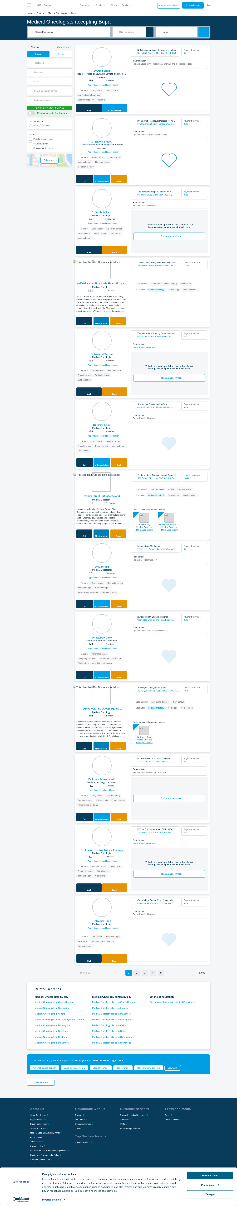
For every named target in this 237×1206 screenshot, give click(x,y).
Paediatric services (43, 139)
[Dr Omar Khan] (102, 411)
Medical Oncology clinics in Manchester (112, 1013)
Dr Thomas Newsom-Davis (169, 525)
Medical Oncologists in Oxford (50, 1013)
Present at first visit (43, 148)
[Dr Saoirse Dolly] (102, 624)
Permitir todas (210, 1175)
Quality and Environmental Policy (44, 1155)
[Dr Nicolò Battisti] (102, 128)
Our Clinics (80, 1119)
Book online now (193, 5)
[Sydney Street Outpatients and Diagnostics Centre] (101, 482)
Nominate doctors (83, 1142)
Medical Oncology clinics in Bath (108, 1031)
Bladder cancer (100, 1068)
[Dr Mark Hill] (102, 553)
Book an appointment (171, 236)
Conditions (100, 5)
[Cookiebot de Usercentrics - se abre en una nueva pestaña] (21, 1199)
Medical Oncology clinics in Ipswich (110, 1008)
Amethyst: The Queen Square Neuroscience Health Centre (101, 709)
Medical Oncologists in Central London (54, 1002)
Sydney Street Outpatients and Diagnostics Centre (101, 496)
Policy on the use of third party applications (49, 1151)
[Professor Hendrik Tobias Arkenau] (102, 836)
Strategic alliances (83, 1124)
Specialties (85, 5)
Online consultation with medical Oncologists (172, 1002)
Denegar (210, 1194)
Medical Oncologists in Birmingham (52, 1025)
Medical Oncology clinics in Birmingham (112, 1037)
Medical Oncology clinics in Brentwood (111, 1042)
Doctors (40, 13)
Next (202, 972)
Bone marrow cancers (148, 1068)
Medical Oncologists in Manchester (52, 1042)
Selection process (38, 1128)
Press (167, 1115)
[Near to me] (149, 32)
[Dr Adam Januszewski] (102, 765)
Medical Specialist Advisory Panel (45, 1133)
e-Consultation (40, 143)
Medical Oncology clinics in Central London (114, 1002)
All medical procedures (130, 1128)
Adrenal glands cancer (44, 1068)
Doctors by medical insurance (133, 1115)
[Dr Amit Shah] (102, 57)
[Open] (69, 63)
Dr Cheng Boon (144, 737)
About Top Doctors (38, 1115)
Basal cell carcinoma (74, 1068)
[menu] (29, 5)
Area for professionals (168, 5)
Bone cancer (122, 1068)
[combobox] (71, 32)
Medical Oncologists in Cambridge (52, 1008)
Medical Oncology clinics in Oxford (109, 1025)
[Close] (203, 1060)
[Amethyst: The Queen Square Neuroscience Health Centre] (101, 694)
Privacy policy (36, 1137)
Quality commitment (38, 1124)
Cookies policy (36, 1146)
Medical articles (172, 1119)
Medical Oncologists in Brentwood (52, 1031)
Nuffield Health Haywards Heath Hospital (101, 283)
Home (29, 13)
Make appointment (144, 530)
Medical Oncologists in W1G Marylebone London (59, 1019)
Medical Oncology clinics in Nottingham (112, 1019)
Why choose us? (37, 1119)
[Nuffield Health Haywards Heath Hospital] (101, 269)
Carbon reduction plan (40, 1159)
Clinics (113, 5)
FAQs (122, 1124)
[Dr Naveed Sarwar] (102, 340)
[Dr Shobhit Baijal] (102, 198)
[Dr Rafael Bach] (102, 907)
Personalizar (208, 1184)
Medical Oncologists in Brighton (51, 1037)
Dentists (126, 5)
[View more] (125, 52)
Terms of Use (36, 1142)
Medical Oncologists (57, 13)
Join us (78, 1128)
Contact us (124, 1119)
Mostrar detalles (51, 1199)
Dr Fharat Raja (144, 525)
